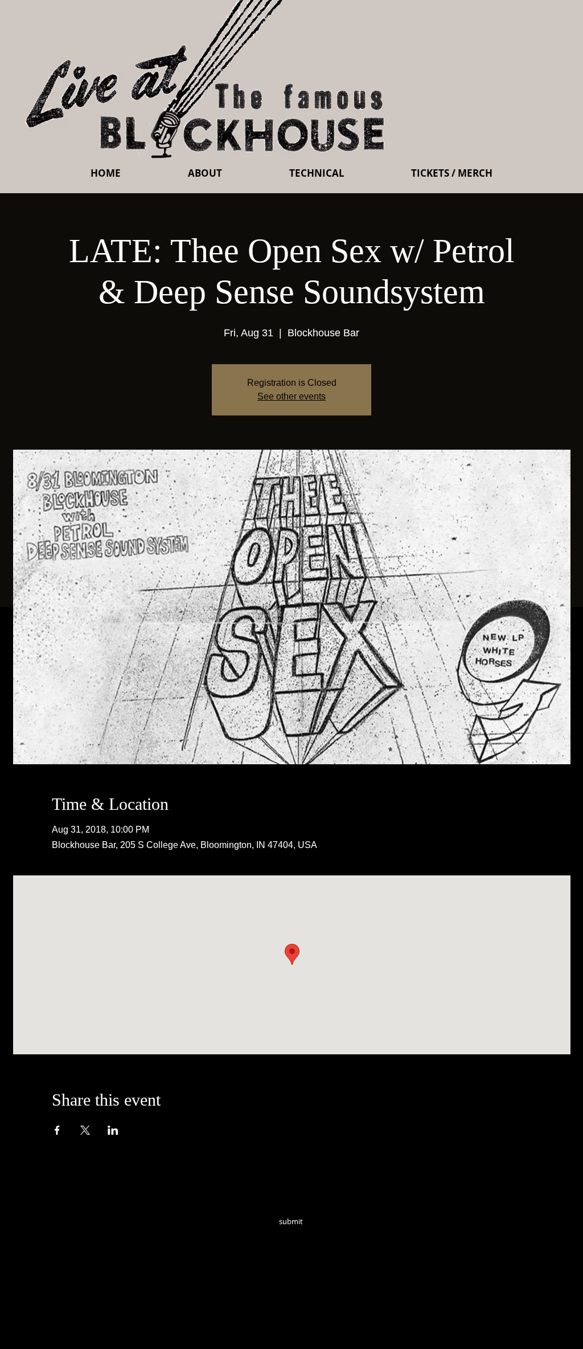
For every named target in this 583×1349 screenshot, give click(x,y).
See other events (291, 396)
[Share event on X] (85, 1130)
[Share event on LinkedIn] (113, 1130)
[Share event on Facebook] (57, 1130)
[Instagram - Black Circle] (372, 1237)
